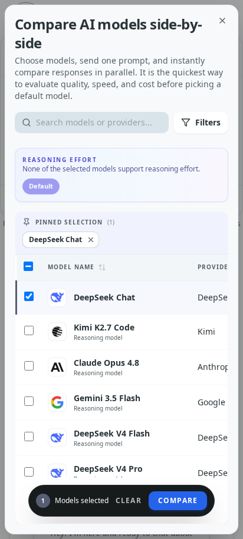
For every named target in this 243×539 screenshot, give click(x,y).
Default (41, 185)
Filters (208, 122)
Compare (178, 500)
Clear (129, 500)
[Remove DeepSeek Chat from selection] (91, 239)
